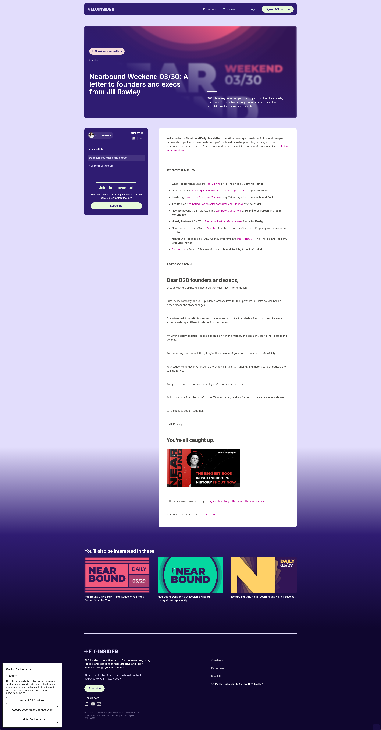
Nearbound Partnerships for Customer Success (214, 203)
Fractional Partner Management (223, 221)
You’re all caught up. (101, 165)
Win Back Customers (228, 210)
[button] (209, 9)
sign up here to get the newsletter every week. (237, 501)
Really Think (213, 183)
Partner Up (178, 249)
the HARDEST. (245, 238)
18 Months (210, 228)
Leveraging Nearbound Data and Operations (219, 190)
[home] (100, 9)
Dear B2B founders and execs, (108, 157)
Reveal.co (209, 514)
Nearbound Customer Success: (204, 197)
